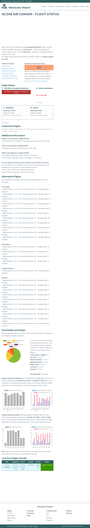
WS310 (15, 304)
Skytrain (49, 518)
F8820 (15, 247)
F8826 (15, 261)
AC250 (15, 223)
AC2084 (15, 204)
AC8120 (15, 232)
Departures (11, 515)
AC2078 (15, 199)
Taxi (47, 515)
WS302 (15, 290)
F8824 (15, 256)
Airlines (9, 520)
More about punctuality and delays (36, 81)
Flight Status (6, 66)
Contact (31, 526)
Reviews (81, 6)
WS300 (15, 285)
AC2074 (15, 189)
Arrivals (9, 513)
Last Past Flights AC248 (10, 78)
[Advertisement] (45, 32)
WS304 (15, 295)
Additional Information (9, 71)
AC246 (15, 218)
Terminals (51, 6)
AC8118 (15, 227)
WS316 (15, 319)
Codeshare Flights (8, 68)
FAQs (87, 6)
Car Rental (75, 6)
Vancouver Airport (19, 7)
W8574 (15, 271)
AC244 (15, 213)
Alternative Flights (8, 73)
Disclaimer (25, 526)
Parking (68, 6)
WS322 (15, 323)
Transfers (49, 520)
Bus (47, 513)
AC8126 (15, 237)
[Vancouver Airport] (4, 6)
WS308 (15, 299)
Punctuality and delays (9, 75)
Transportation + (60, 6)
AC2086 (15, 208)
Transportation (51, 511)
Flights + (44, 6)
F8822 (15, 251)
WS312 (15, 309)
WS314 (15, 314)
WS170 (15, 280)
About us (36, 526)
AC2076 (15, 194)
